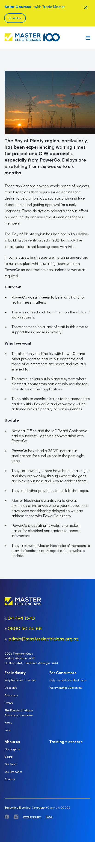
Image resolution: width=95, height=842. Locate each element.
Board (9, 756)
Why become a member (20, 680)
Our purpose (12, 749)
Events (9, 703)
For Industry (15, 672)
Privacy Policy (32, 816)
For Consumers (62, 672)
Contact (10, 779)
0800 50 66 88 (25, 628)
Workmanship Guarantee (65, 687)
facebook (7, 817)
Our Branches (13, 771)
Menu (86, 37)
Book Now (15, 18)
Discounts (11, 687)
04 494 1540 (21, 618)
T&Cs (48, 816)
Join (7, 730)
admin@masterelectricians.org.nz (43, 639)
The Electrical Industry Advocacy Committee (19, 713)
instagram (16, 817)
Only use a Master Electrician (67, 680)
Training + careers (65, 741)
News (8, 722)
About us (12, 741)
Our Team (11, 764)
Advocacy (11, 695)
